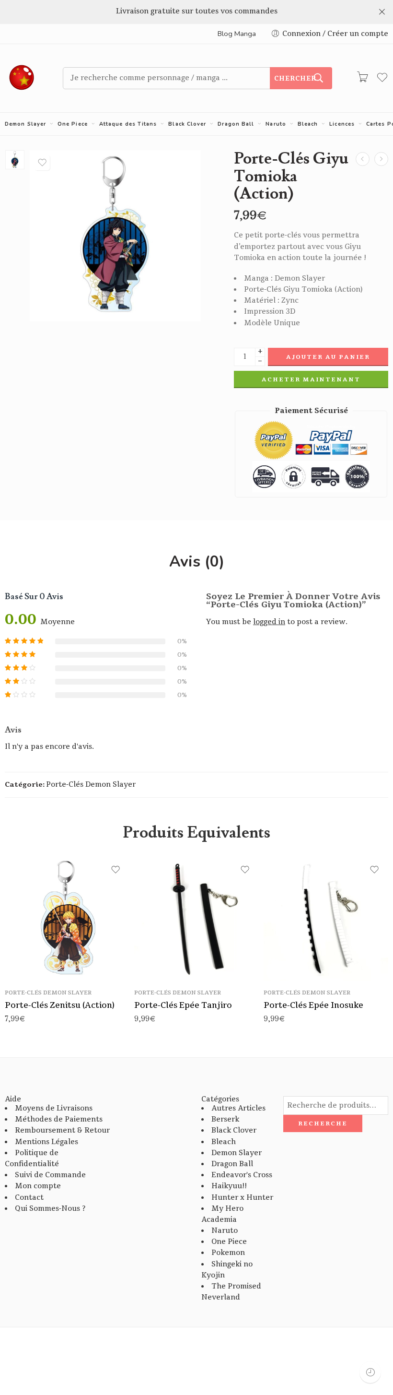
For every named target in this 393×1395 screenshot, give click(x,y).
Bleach (308, 124)
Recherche (322, 1123)
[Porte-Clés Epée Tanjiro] (196, 918)
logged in (269, 622)
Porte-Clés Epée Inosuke (313, 1005)
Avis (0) (196, 561)
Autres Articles (238, 1108)
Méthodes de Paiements (59, 1119)
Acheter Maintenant (311, 379)
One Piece (73, 124)
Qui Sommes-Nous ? (50, 1208)
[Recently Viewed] (370, 1372)
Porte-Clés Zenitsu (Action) (60, 1005)
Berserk (225, 1119)
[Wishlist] (42, 162)
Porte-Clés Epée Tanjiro (183, 1005)
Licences (342, 124)
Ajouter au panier (328, 357)
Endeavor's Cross (241, 1175)
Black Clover (187, 124)
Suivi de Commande (50, 1175)
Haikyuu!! (229, 1186)
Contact (29, 1197)
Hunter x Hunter (242, 1197)
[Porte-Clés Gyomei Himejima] (363, 159)
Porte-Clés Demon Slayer (91, 784)
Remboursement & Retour (62, 1130)
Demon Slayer (25, 124)
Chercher (295, 78)
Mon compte (38, 1186)
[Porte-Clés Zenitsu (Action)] (67, 918)
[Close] (382, 12)
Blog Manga (237, 33)
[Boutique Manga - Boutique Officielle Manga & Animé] (22, 78)
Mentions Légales (46, 1142)
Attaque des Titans (128, 124)
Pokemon (228, 1252)
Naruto (276, 124)
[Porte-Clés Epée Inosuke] (326, 918)
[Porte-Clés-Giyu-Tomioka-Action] (14, 159)
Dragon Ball (236, 124)
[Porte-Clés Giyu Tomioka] (381, 159)
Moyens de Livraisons (53, 1108)
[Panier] (362, 78)
